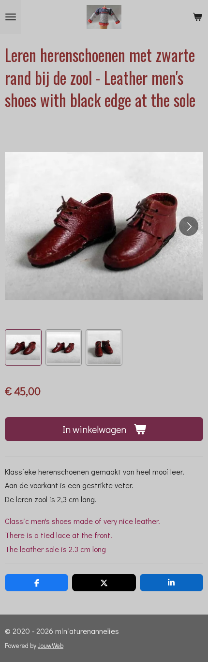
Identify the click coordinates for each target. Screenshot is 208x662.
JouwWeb (50, 645)
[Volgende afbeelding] (188, 226)
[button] (23, 347)
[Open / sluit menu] (10, 17)
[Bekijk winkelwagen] (197, 17)
